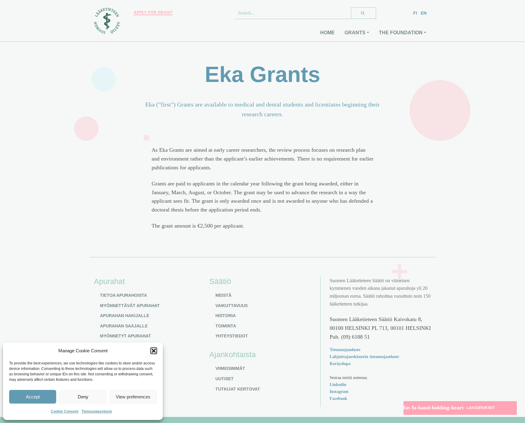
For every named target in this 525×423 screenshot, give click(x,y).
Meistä (223, 295)
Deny (83, 396)
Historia (225, 315)
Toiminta (225, 325)
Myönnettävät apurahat (130, 305)
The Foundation (401, 32)
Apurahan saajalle (124, 325)
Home (327, 32)
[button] (154, 351)
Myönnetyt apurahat (125, 335)
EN (424, 13)
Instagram (339, 391)
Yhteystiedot (231, 335)
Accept (33, 396)
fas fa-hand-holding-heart (449, 407)
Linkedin (338, 384)
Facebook (338, 398)
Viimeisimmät (230, 368)
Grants (355, 32)
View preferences (133, 396)
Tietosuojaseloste (96, 411)
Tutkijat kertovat (237, 389)
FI (415, 13)
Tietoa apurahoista (123, 295)
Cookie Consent (64, 411)
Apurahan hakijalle (124, 315)
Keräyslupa (340, 363)
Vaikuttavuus (231, 305)
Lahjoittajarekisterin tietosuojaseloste (364, 356)
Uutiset (224, 378)
